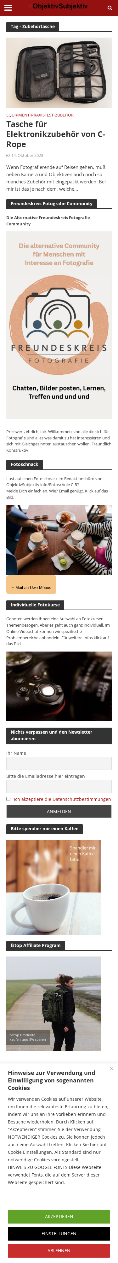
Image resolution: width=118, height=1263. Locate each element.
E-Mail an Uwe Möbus (31, 587)
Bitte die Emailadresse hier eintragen (45, 776)
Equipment (18, 115)
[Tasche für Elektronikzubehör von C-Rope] (59, 72)
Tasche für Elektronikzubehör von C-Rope (55, 134)
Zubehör (64, 115)
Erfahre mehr (23, 1197)
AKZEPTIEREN (59, 1216)
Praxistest (42, 115)
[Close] (111, 1068)
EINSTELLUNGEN (59, 1233)
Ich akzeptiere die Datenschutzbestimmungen (62, 799)
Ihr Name (16, 753)
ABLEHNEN (59, 1251)
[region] (59, 1163)
